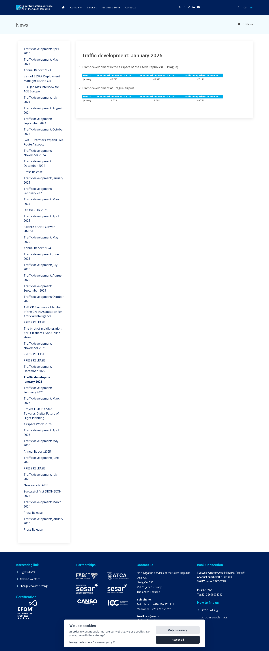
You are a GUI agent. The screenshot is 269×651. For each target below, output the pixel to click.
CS (245, 7)
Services (92, 7)
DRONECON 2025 (36, 210)
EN (251, 7)
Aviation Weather (30, 579)
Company (76, 7)
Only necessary (177, 630)
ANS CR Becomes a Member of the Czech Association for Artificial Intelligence (43, 311)
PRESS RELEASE (34, 322)
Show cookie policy (102, 642)
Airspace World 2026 (38, 424)
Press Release (33, 172)
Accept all (178, 639)
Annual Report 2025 (37, 451)
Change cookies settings (34, 586)
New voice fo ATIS (36, 485)
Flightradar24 (27, 572)
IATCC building (209, 610)
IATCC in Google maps (214, 617)
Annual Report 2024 (37, 248)
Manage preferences (80, 642)
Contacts (130, 7)
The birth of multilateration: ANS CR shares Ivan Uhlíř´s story (43, 333)
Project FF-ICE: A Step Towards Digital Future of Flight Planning (41, 413)
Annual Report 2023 (37, 70)
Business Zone (111, 7)
